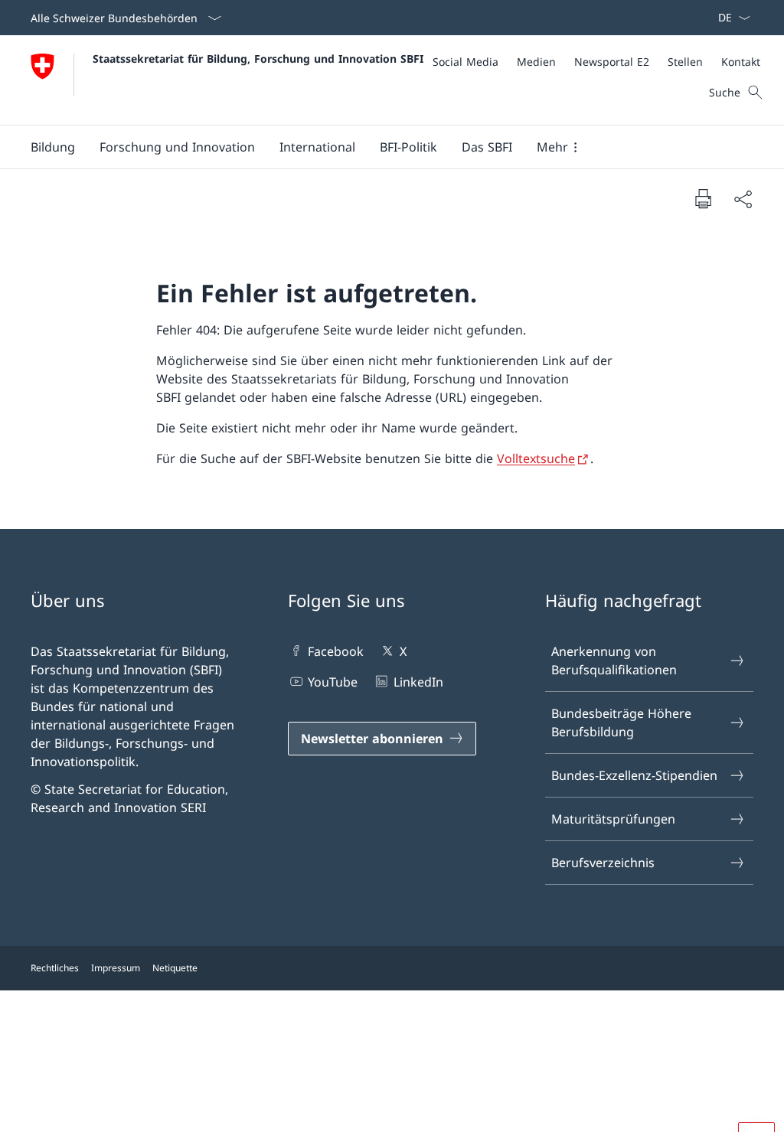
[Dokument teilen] (743, 199)
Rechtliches (55, 967)
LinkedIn (418, 682)
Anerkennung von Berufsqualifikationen (614, 660)
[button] (52, 147)
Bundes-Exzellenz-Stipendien (634, 775)
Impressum (115, 967)
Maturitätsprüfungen (613, 819)
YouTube (333, 682)
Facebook (336, 651)
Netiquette (175, 967)
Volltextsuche (536, 458)
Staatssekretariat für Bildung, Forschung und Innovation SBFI (258, 58)
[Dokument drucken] (703, 198)
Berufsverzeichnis (603, 862)
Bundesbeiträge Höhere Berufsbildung (621, 722)
